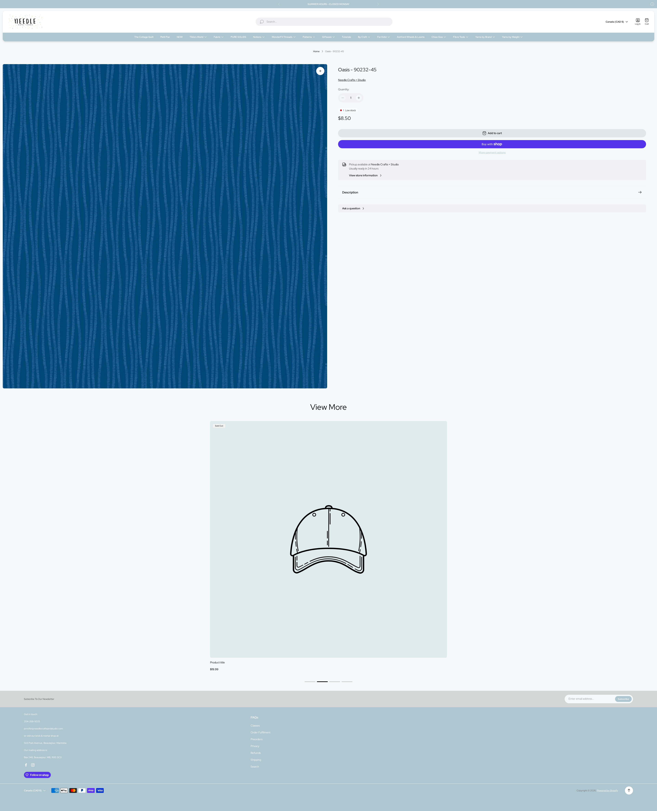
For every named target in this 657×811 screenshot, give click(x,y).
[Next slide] (378, 4)
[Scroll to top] (629, 790)
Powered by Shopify (607, 790)
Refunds (256, 753)
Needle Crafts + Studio (352, 80)
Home (316, 51)
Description (350, 192)
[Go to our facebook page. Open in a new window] (26, 765)
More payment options (492, 152)
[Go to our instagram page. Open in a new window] (33, 765)
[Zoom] (320, 71)
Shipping (256, 760)
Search (255, 766)
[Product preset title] (328, 539)
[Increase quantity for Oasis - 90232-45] (359, 98)
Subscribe (623, 699)
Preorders (256, 739)
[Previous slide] (279, 4)
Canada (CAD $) (615, 21)
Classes (255, 725)
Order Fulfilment (260, 732)
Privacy (255, 746)
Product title (217, 662)
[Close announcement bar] (652, 4)
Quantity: (343, 89)
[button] (310, 681)
